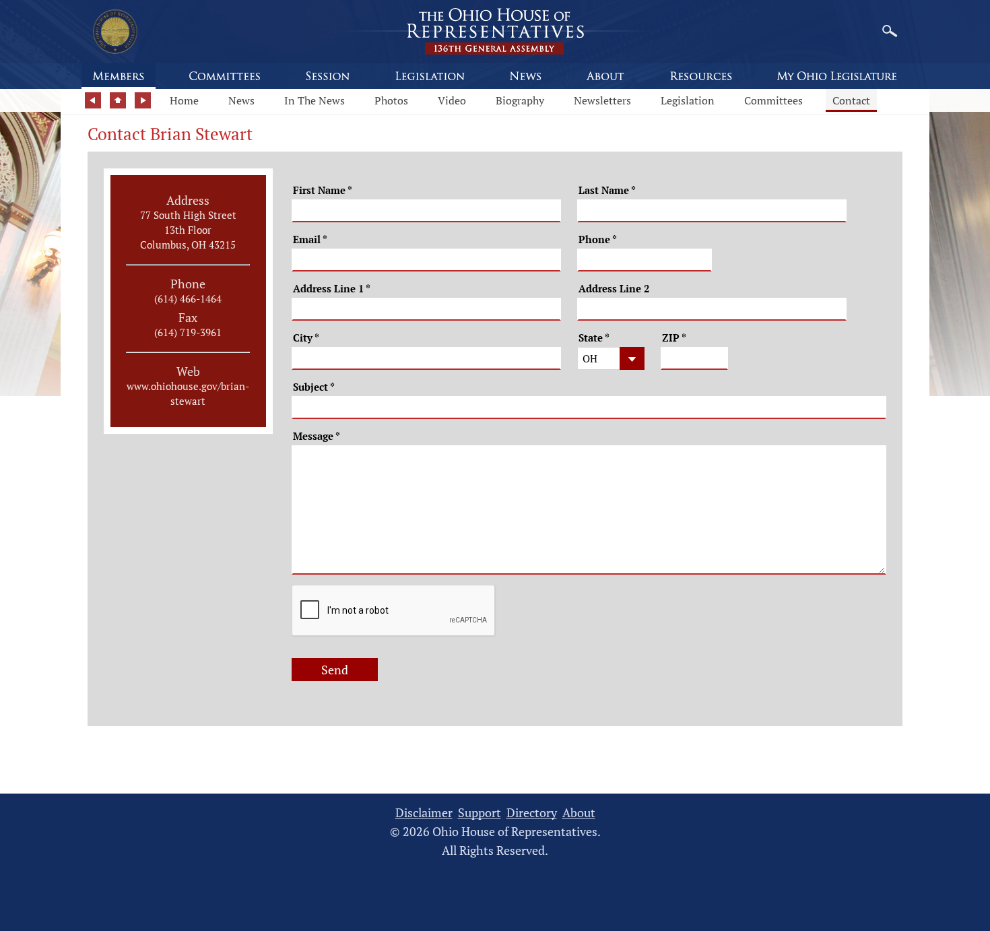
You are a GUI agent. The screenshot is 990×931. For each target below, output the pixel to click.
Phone (598, 239)
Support (479, 813)
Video (452, 100)
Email (310, 239)
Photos (391, 100)
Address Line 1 (331, 289)
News (241, 100)
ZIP (674, 338)
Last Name (607, 190)
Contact (851, 100)
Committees (773, 100)
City (306, 338)
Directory (531, 813)
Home (184, 100)
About (578, 813)
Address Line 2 (614, 289)
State (594, 338)
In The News (314, 100)
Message (316, 436)
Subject (314, 387)
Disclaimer (424, 813)
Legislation (688, 100)
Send (334, 670)
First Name (322, 190)
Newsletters (602, 100)
